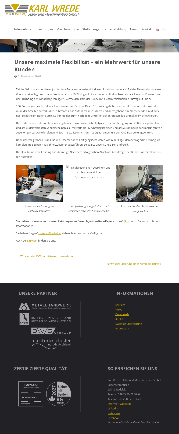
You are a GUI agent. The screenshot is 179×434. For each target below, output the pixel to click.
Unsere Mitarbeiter (49, 233)
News (134, 29)
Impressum (122, 328)
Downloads (122, 314)
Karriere (120, 304)
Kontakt (147, 29)
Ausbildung (118, 29)
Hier (126, 221)
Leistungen (45, 29)
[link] (165, 29)
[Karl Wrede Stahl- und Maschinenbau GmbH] (42, 10)
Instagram (114, 413)
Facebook (113, 418)
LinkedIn (32, 240)
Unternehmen (23, 29)
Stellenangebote (94, 29)
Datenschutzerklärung (128, 323)
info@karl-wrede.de (119, 403)
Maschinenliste (68, 29)
